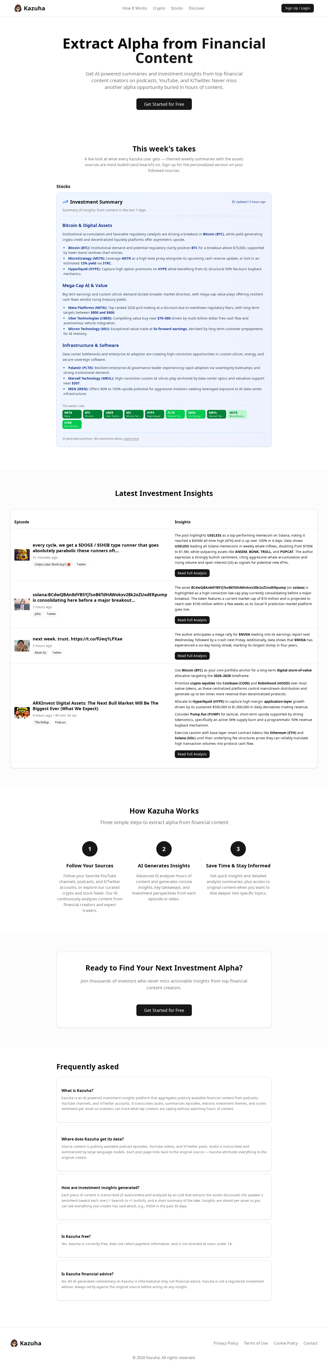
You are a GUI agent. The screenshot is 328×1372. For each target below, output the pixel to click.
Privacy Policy (226, 1343)
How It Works (134, 8)
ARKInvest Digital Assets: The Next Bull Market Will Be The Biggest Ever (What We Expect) (95, 705)
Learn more (131, 439)
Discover (197, 8)
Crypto (159, 8)
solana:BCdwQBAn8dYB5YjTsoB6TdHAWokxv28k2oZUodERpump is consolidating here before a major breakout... (100, 597)
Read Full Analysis (192, 573)
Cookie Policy (286, 1343)
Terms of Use (256, 1343)
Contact (311, 1343)
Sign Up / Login (297, 8)
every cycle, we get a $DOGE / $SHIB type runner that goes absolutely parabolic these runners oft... (96, 547)
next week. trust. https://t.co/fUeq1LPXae (77, 639)
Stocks (177, 8)
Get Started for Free (164, 104)
